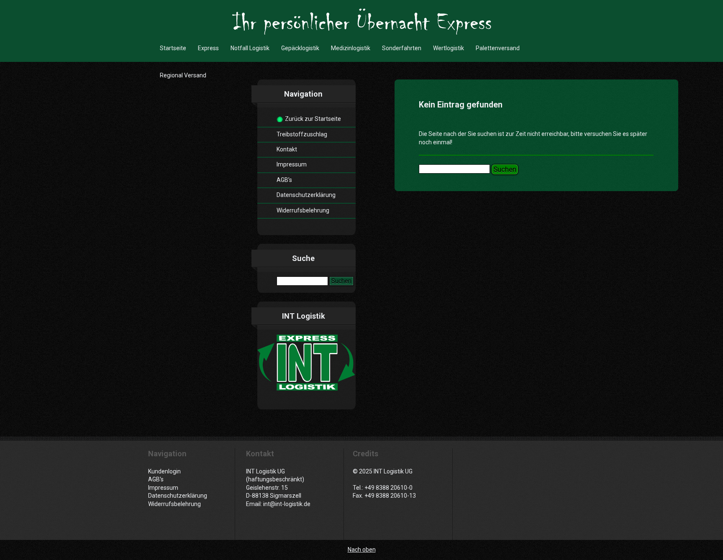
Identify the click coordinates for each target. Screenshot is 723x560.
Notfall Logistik (250, 48)
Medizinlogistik (350, 48)
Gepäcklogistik (300, 48)
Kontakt (287, 149)
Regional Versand (183, 75)
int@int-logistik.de (286, 504)
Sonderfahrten (401, 48)
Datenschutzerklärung (306, 195)
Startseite (173, 48)
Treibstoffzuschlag (302, 134)
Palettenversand (498, 48)
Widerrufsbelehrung (303, 210)
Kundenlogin (164, 471)
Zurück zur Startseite (313, 118)
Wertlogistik (448, 48)
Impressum (292, 164)
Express (208, 48)
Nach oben (362, 549)
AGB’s (284, 179)
